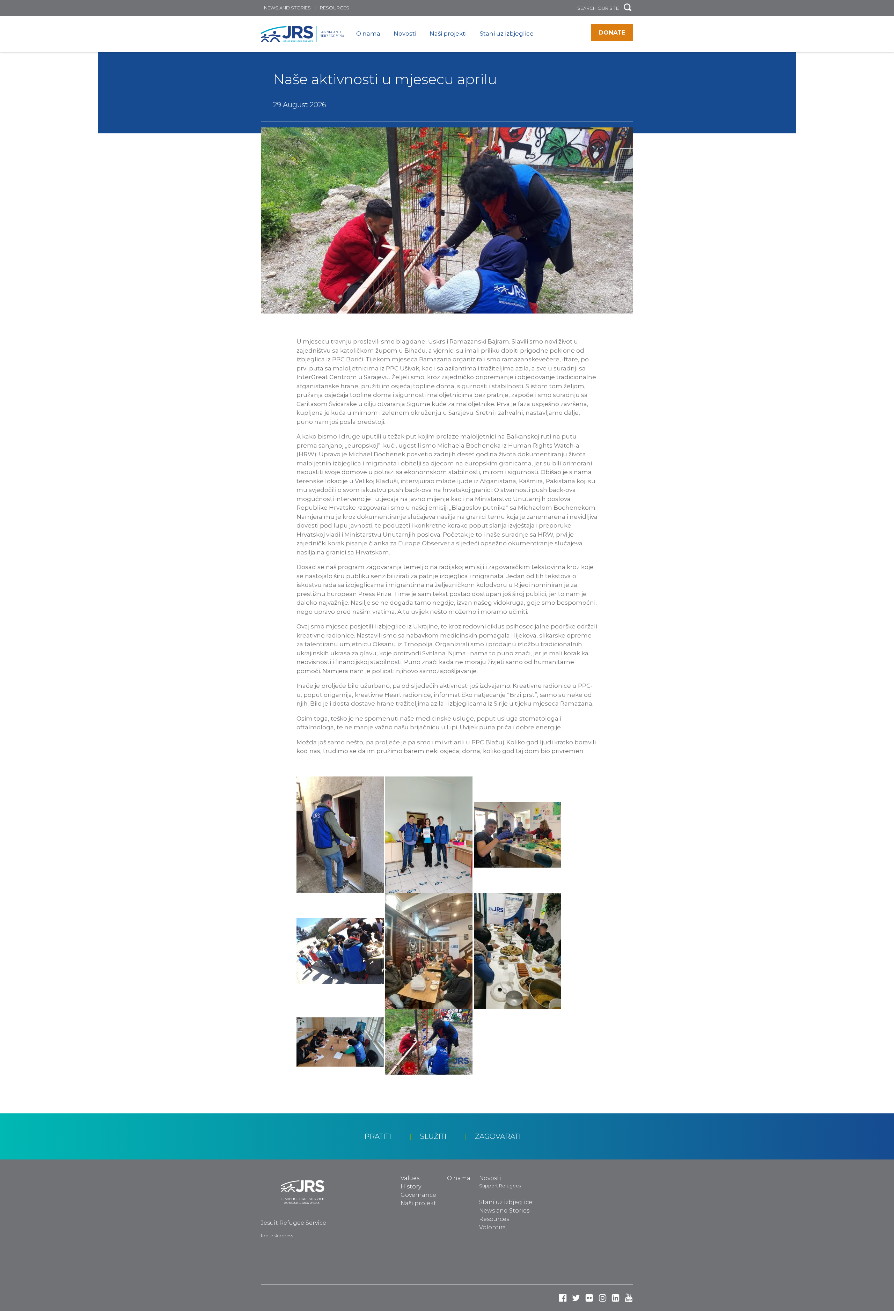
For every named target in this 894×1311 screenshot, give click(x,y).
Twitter (576, 1298)
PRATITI (377, 1136)
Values (410, 1178)
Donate (612, 32)
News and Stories (287, 7)
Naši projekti (448, 33)
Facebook (562, 1298)
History (411, 1186)
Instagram (602, 1298)
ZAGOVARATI (498, 1136)
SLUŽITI (433, 1136)
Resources (334, 7)
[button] (627, 7)
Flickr (589, 1298)
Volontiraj (493, 1227)
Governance (418, 1195)
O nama (368, 33)
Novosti (405, 33)
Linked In (615, 1298)
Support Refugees (500, 1185)
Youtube (628, 1298)
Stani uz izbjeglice (507, 33)
